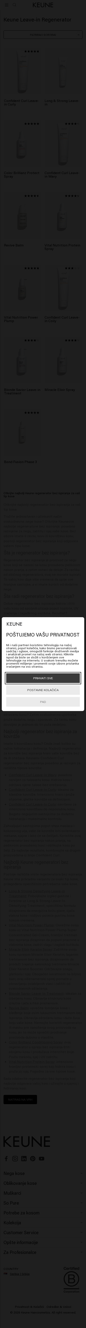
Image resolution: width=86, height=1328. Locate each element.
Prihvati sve (43, 678)
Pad (43, 702)
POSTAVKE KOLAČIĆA (43, 690)
